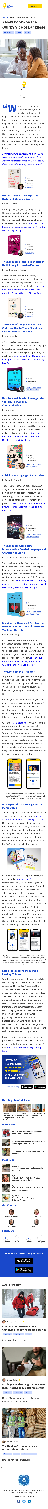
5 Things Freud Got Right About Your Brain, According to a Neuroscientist (23, 1386)
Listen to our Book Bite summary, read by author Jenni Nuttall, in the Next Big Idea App (23, 227)
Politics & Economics (29, 1454)
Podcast (21, 1490)
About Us (41, 1490)
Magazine (5, 17)
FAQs (27, 1490)
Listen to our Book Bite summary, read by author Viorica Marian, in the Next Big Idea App (23, 359)
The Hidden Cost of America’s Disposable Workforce (19, 1447)
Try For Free (34, 6)
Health (28, 1334)
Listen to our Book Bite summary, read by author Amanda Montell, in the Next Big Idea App (23, 507)
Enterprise (34, 1490)
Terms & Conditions (17, 1493)
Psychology (18, 1392)
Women (27, 32)
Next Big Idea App (19, 722)
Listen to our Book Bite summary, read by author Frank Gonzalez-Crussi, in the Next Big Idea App (24, 289)
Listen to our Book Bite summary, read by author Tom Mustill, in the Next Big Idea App (21, 436)
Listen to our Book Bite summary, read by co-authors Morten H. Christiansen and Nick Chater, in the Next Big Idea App (24, 584)
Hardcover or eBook (25, 879)
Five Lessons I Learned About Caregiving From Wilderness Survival (24, 1328)
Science (19, 32)
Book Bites (7, 1334)
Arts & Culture (8, 32)
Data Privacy (28, 1493)
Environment (18, 1334)
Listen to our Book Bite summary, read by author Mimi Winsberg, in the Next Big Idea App (22, 661)
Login (35, 1493)
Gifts (16, 1490)
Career (17, 1454)
